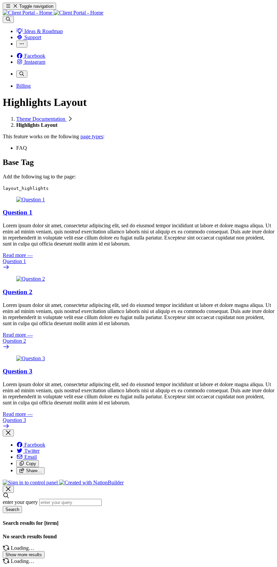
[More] (21, 44)
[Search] (8, 19)
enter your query (20, 502)
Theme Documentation (41, 119)
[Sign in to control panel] (31, 482)
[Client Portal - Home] (53, 13)
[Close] (8, 432)
